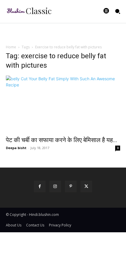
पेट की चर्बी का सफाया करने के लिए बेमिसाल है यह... (61, 140)
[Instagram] (55, 186)
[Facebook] (39, 186)
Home (11, 47)
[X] (86, 186)
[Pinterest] (70, 186)
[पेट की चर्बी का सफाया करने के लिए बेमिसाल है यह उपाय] (63, 104)
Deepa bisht (16, 148)
